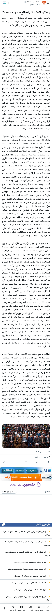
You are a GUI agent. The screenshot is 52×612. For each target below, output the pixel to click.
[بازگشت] (48, 3)
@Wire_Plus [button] (35, 4)
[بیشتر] (4, 608)
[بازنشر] (14, 462)
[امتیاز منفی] (37, 462)
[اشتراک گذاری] (3, 462)
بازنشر (47, 457)
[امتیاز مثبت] (48, 462)
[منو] (8, 3)
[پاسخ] (26, 462)
